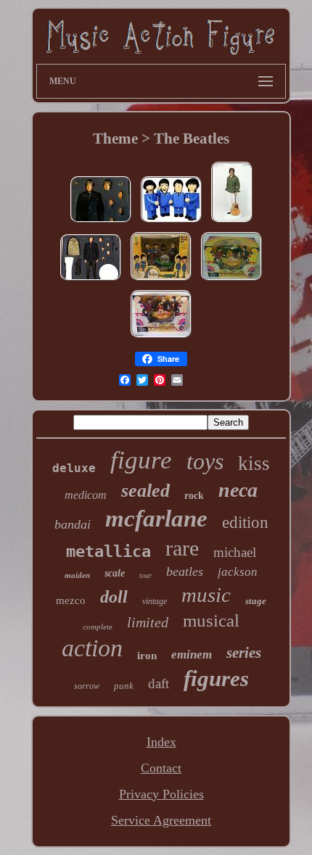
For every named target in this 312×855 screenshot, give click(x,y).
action (92, 648)
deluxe (74, 468)
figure (141, 460)
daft (158, 683)
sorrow (86, 686)
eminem (191, 654)
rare (182, 548)
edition (245, 522)
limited (147, 622)
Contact (161, 768)
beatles (184, 571)
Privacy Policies (161, 794)
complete (97, 626)
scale (114, 573)
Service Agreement (161, 820)
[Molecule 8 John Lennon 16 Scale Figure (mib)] (100, 221)
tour (145, 575)
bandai (72, 524)
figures (216, 678)
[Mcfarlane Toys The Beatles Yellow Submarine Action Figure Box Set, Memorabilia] (161, 336)
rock (194, 495)
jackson (238, 572)
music (206, 594)
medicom (86, 495)
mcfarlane (156, 518)
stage (255, 600)
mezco (71, 600)
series (243, 652)
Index (161, 742)
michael (234, 552)
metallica (108, 551)
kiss (254, 463)
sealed (145, 490)
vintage (154, 601)
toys (204, 461)
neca (238, 490)
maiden (77, 575)
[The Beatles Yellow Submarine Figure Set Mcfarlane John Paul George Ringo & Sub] (231, 279)
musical (211, 620)
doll (114, 596)
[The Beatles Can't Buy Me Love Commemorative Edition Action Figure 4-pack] (171, 221)
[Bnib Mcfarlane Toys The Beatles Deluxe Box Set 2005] (161, 279)
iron (147, 655)
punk (124, 685)
